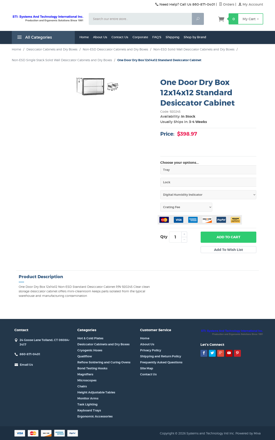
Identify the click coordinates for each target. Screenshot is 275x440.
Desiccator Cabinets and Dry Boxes (103, 344)
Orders (228, 4)
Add (228, 237)
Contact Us (120, 37)
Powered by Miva (248, 433)
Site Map (146, 368)
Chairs (82, 386)
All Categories (38, 37)
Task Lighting (87, 404)
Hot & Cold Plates (90, 338)
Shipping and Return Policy (160, 356)
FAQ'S (156, 37)
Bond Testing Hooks (92, 368)
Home (84, 37)
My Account (252, 4)
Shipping (172, 37)
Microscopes (86, 380)
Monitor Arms (87, 398)
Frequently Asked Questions (161, 362)
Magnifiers (85, 374)
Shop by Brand (195, 37)
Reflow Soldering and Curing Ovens (103, 362)
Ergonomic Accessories (95, 416)
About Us (100, 37)
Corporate (140, 37)
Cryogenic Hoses (89, 350)
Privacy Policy (150, 350)
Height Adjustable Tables (96, 392)
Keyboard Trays (89, 410)
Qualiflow (84, 356)
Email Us (26, 365)
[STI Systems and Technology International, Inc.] (47, 18)
